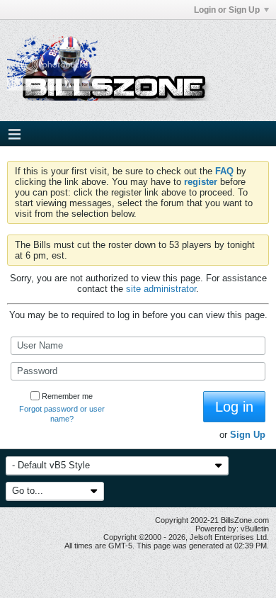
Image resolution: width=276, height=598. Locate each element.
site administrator (161, 288)
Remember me (67, 396)
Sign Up (247, 434)
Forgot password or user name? (62, 414)
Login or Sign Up (227, 10)
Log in (234, 406)
